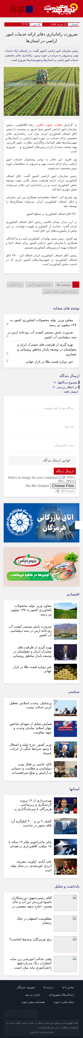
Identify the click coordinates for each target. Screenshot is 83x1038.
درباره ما (48, 987)
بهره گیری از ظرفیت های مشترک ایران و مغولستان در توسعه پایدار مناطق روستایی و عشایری (47, 349)
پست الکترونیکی (64, 445)
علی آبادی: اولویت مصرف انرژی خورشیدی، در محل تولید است (31, 866)
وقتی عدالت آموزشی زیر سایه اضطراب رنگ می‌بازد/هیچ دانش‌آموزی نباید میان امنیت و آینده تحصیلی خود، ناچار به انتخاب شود (31, 967)
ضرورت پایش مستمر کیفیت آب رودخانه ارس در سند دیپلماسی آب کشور (30, 631)
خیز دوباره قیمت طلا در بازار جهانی (49, 361)
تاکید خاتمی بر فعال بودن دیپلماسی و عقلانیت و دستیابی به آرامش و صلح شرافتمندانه (31, 768)
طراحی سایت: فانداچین (41, 1032)
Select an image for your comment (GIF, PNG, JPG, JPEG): (42, 479)
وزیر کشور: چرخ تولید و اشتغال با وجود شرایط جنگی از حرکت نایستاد (30, 749)
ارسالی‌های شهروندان (61, 994)
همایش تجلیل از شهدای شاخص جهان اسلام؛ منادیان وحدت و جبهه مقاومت (30, 728)
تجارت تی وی (32, 994)
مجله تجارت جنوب (63, 1002)
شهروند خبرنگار (26, 987)
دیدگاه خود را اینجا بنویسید (59, 408)
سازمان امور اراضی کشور (60, 291)
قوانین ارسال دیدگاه (56, 460)
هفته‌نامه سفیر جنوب (33, 1002)
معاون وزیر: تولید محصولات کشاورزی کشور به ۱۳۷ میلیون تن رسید (31, 610)
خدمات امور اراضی (39, 284)
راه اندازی (15, 284)
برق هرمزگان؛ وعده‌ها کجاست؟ (30, 939)
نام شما (69, 426)
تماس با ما (68, 987)
